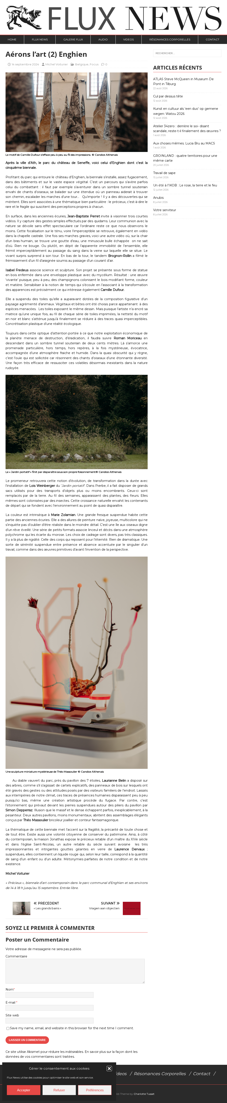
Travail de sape (164, 173)
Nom (10, 989)
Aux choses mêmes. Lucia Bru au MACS (184, 143)
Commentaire (16, 956)
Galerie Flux (73, 39)
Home (12, 39)
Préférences (95, 1090)
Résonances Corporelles (169, 39)
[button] (109, 1068)
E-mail (11, 1002)
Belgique (81, 64)
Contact (212, 39)
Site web (12, 1015)
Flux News (40, 39)
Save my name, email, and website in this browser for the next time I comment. (72, 1028)
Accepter (23, 1090)
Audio (103, 39)
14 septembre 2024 (25, 64)
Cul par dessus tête (168, 96)
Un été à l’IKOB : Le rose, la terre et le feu (185, 185)
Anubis (158, 198)
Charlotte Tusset (144, 1093)
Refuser (59, 1090)
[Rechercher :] (187, 53)
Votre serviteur (164, 210)
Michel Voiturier (56, 64)
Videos (128, 39)
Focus (94, 64)
